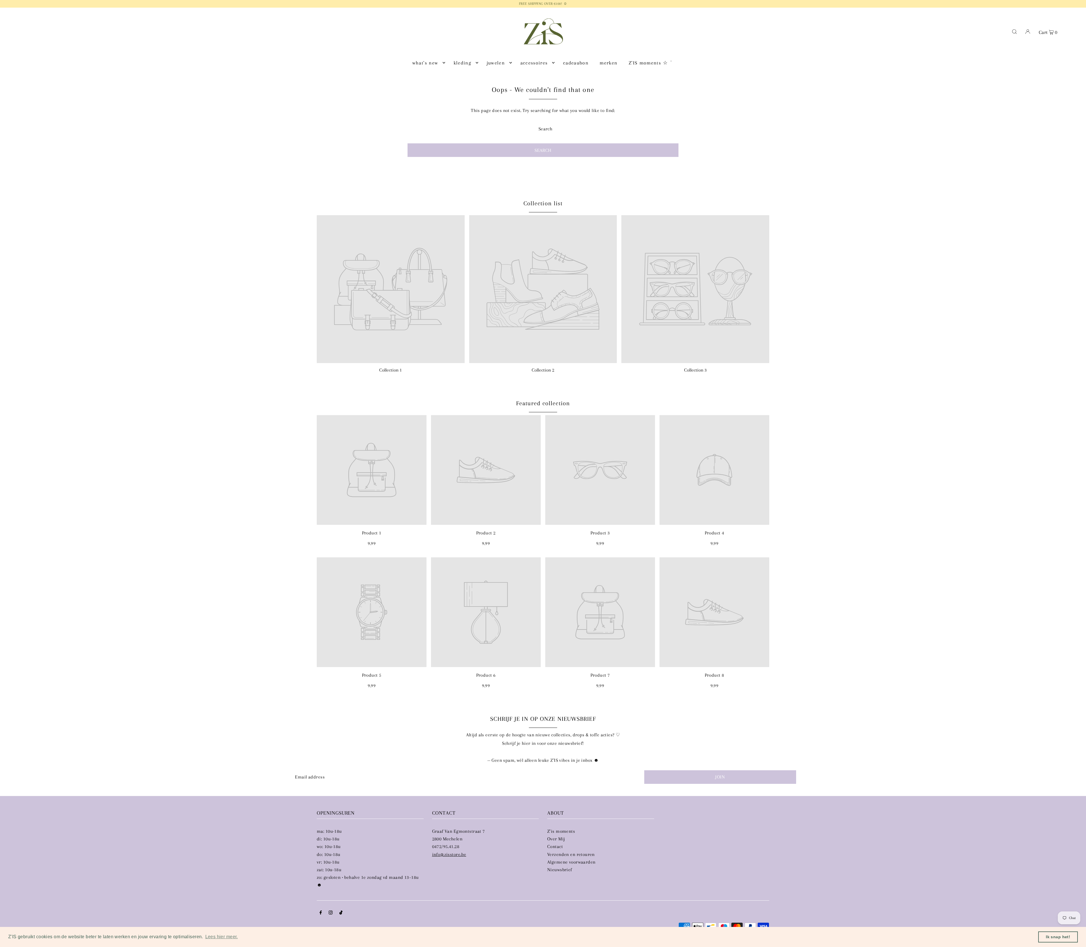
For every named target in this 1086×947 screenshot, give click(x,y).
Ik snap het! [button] (1058, 937)
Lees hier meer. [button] (221, 936)
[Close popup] (650, 415)
